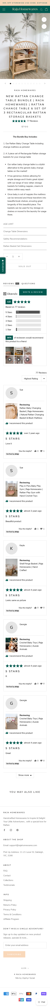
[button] (25, 121)
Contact (7, 875)
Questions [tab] (28, 284)
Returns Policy (10, 905)
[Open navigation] (3, 9)
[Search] (41, 9)
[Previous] (5, 83)
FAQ (5, 870)
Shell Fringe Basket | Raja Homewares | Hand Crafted (31, 567)
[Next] (44, 83)
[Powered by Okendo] (10, 293)
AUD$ (23, 968)
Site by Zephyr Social (25, 978)
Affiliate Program (11, 919)
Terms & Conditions (12, 914)
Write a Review (33, 292)
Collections (8, 880)
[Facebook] (4, 830)
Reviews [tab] (10, 284)
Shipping (7, 900)
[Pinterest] (17, 830)
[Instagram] (11, 830)
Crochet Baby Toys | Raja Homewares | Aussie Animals (31, 646)
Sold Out (25, 266)
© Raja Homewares (25, 974)
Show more (23, 775)
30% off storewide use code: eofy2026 (25, 3)
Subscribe (14, 954)
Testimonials (9, 885)
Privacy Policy (9, 909)
